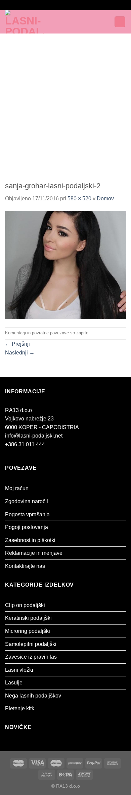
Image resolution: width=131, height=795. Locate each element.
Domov (105, 198)
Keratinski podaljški (28, 618)
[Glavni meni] (70, 21)
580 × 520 (79, 198)
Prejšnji (17, 344)
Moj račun (17, 488)
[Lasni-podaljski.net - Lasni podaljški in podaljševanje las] (33, 22)
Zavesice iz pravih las (31, 657)
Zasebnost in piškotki (30, 540)
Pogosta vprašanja (27, 514)
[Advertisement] (65, 102)
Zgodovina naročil (26, 501)
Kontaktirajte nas (25, 566)
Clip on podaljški (25, 605)
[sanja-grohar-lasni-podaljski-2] (65, 265)
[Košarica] (120, 21)
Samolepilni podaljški (30, 644)
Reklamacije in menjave (33, 553)
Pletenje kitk (19, 708)
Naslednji (20, 352)
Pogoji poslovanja (26, 527)
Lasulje (14, 682)
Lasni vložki (19, 670)
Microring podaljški (27, 631)
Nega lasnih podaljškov (33, 696)
